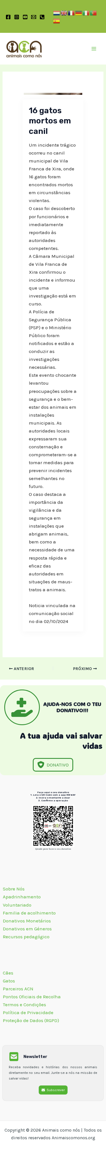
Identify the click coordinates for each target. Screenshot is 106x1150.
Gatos (9, 981)
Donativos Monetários (27, 921)
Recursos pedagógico (26, 936)
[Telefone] (42, 17)
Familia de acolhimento (30, 913)
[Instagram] (16, 17)
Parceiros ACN (18, 988)
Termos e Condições (24, 1004)
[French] (71, 12)
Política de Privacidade (28, 1012)
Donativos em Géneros (28, 928)
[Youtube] (25, 17)
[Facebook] (8, 17)
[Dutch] (56, 12)
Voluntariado (17, 905)
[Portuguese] (93, 12)
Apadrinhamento (22, 897)
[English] (64, 12)
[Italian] (86, 12)
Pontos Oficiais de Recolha (32, 996)
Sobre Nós (14, 889)
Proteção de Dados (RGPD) (31, 1020)
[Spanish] (56, 20)
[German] (79, 12)
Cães (8, 973)
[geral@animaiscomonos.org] (33, 17)
